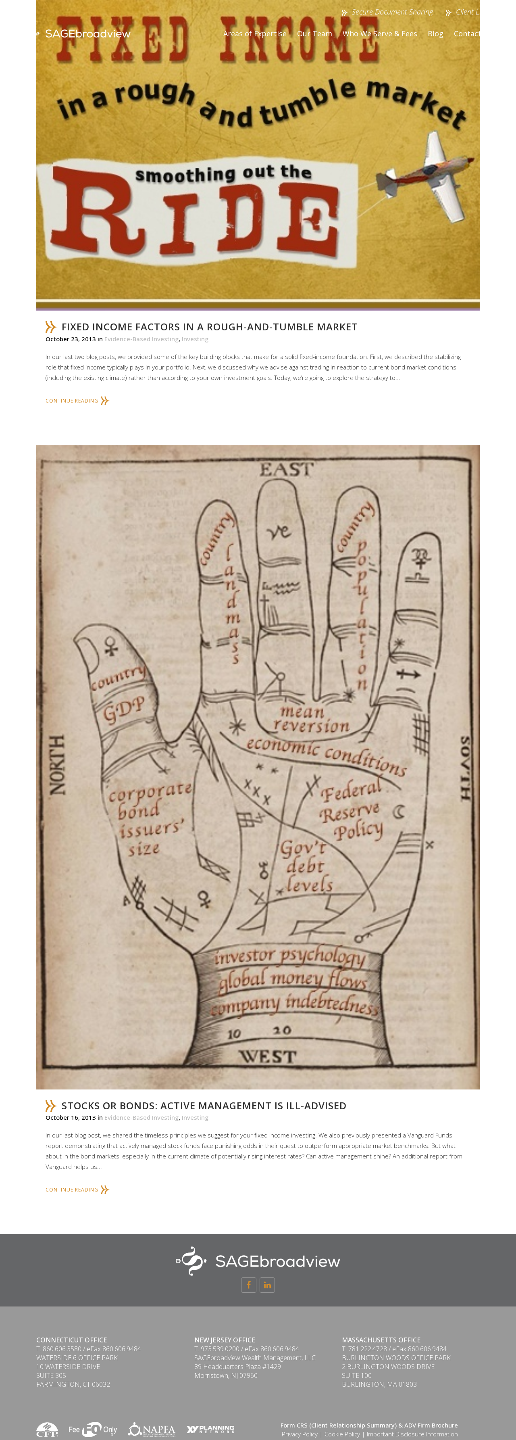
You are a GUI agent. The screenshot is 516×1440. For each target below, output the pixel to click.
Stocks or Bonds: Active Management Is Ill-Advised (204, 1105)
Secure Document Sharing (392, 12)
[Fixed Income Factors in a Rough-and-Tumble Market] (258, 155)
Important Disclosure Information (412, 1434)
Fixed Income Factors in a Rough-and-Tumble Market (210, 326)
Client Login (473, 12)
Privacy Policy (300, 1434)
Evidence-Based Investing (141, 339)
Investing (195, 339)
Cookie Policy (342, 1434)
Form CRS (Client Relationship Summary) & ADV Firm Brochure (369, 1425)
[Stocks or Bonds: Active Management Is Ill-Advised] (258, 767)
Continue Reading (72, 400)
